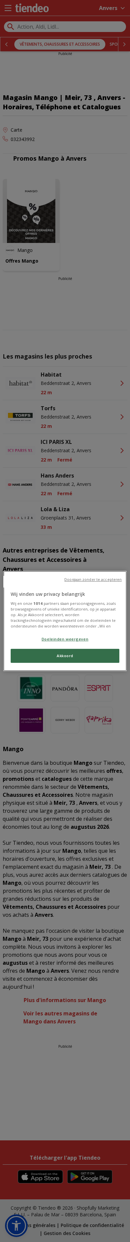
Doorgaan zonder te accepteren (93, 579)
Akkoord (65, 655)
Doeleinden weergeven (65, 638)
